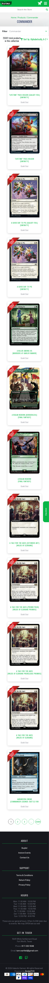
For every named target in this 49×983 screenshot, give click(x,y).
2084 (38, 821)
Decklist (46, 512)
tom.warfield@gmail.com (27, 951)
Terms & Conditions (24, 875)
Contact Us (24, 857)
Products (22, 17)
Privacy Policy (24, 885)
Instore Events (24, 853)
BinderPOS (30, 971)
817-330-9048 (28, 946)
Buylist (24, 848)
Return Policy (24, 880)
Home (13, 17)
